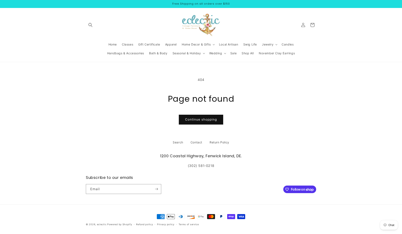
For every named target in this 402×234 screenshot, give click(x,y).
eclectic (102, 224)
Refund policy (144, 224)
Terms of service (189, 224)
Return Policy (219, 142)
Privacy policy (165, 224)
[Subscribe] (156, 189)
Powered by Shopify (119, 224)
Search (178, 142)
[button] (90, 25)
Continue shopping (201, 119)
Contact (196, 142)
